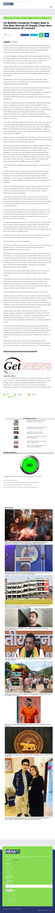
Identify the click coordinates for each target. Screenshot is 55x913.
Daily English (10, 880)
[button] (27, 1)
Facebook (13, 894)
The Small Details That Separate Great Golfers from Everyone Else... (17, 484)
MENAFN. (13, 908)
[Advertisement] (27, 12)
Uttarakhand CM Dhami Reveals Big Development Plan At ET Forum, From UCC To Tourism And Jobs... (28, 573)
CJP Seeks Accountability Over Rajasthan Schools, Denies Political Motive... (26, 629)
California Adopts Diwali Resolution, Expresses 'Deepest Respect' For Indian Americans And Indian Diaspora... (26, 543)
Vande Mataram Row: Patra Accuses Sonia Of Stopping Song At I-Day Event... (28, 659)
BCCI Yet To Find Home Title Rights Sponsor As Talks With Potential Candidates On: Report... (27, 606)
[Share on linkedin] (46, 35)
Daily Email (14, 900)
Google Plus (14, 898)
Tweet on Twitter (34, 34)
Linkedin (13, 902)
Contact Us (8, 871)
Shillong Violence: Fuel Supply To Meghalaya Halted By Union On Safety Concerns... (28, 694)
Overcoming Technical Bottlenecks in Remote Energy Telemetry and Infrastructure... (21, 482)
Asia (26, 18)
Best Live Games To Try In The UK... (10, 480)
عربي (23, 1)
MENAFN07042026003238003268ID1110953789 (20, 351)
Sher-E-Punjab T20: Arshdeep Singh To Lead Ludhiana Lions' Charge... (28, 725)
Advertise (8, 873)
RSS (12, 904)
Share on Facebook (25, 34)
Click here (15, 860)
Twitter (13, 896)
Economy (48, 18)
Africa (32, 18)
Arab (21, 18)
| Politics (40, 18)
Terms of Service (9, 867)
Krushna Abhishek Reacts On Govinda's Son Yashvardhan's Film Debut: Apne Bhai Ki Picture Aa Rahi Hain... (27, 818)
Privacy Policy (9, 869)
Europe (14, 18)
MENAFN (7, 42)
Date (5, 34)
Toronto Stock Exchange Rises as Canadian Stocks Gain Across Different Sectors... (21, 487)
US (7, 18)
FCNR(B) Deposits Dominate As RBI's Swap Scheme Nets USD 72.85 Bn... (28, 755)
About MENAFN (9, 875)
